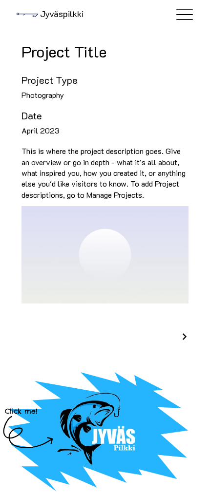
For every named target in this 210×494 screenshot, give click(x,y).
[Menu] (184, 14)
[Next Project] (184, 336)
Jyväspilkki (62, 13)
